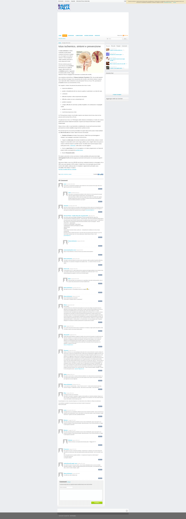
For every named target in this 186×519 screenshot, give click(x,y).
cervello (61, 174)
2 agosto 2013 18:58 (75, 258)
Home (60, 35)
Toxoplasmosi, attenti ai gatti (116, 54)
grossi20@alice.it (67, 235)
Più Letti (113, 46)
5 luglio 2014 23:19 (73, 334)
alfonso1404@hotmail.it (68, 344)
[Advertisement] (93, 23)
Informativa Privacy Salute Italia (83, 1)
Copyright (73, 1)
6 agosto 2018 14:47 (76, 440)
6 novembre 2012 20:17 (75, 192)
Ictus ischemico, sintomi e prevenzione (79, 46)
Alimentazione (79, 35)
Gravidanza (71, 35)
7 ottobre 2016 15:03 (70, 393)
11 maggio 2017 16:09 (71, 420)
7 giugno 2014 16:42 (69, 326)
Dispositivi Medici (62, 38)
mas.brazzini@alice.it (90, 210)
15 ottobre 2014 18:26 (80, 241)
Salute (64, 35)
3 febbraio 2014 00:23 (76, 296)
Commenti (124, 46)
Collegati (126, 1)
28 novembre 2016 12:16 (71, 410)
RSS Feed (126, 35)
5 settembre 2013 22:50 (73, 268)
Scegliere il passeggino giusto (116, 68)
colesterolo (72, 145)
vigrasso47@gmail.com (79, 368)
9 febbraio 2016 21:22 (70, 374)
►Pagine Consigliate (117, 94)
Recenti (108, 46)
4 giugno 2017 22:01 (72, 449)
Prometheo (74, 515)
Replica (100, 188)
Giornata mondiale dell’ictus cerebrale (67, 169)
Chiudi (174, 2)
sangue (70, 174)
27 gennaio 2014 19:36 (75, 278)
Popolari (118, 46)
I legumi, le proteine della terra (116, 50)
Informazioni (60, 1)
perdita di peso (79, 150)
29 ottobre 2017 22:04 (81, 463)
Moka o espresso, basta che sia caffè (117, 63)
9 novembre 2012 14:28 (72, 205)
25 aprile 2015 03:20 (72, 350)
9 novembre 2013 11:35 (76, 287)
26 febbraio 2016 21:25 (76, 384)
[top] (127, 511)
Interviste (97, 35)
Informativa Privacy (167, 2)
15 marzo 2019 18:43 (76, 473)
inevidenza (66, 174)
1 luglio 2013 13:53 (91, 215)
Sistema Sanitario (88, 35)
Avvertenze (67, 1)
